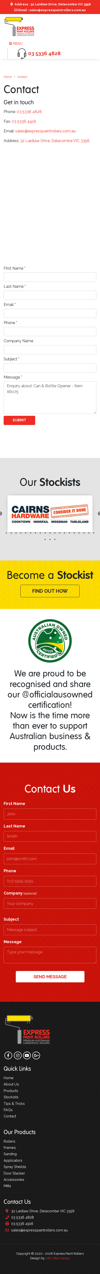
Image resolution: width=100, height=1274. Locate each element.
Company (20, 893)
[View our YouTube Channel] (27, 151)
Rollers (9, 1141)
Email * (10, 304)
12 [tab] (59, 533)
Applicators (13, 1160)
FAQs (8, 1110)
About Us (11, 1084)
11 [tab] (54, 533)
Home (8, 76)
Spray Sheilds (15, 1167)
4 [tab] (20, 533)
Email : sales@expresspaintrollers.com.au (51, 10)
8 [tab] (40, 533)
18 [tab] (88, 533)
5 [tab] (25, 533)
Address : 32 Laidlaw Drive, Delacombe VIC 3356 (52, 4)
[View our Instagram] (18, 151)
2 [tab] (11, 533)
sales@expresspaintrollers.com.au (45, 131)
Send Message (50, 976)
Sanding (10, 1154)
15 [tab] (74, 533)
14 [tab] (69, 533)
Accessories (14, 1179)
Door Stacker (14, 1173)
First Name (14, 803)
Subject (11, 919)
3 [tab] (16, 533)
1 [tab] (6, 533)
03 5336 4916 (24, 121)
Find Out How (50, 591)
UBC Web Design (57, 1258)
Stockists (11, 1097)
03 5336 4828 (29, 111)
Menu (17, 44)
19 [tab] (93, 533)
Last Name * (15, 286)
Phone (10, 871)
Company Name (18, 341)
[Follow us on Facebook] (8, 151)
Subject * (11, 359)
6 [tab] (30, 533)
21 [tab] (50, 539)
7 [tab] (35, 533)
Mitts (7, 1186)
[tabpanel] (50, 513)
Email (9, 848)
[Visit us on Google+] (36, 151)
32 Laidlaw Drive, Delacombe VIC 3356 (55, 140)
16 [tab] (79, 533)
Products (11, 1091)
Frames (10, 1147)
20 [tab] (45, 539)
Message (13, 942)
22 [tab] (54, 539)
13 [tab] (64, 533)
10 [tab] (50, 533)
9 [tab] (45, 533)
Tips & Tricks (14, 1103)
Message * (13, 377)
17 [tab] (84, 533)
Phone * (10, 322)
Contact (22, 76)
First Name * (14, 268)
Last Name (14, 826)
